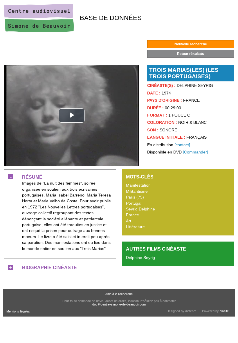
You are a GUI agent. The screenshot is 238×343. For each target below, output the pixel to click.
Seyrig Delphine (140, 209)
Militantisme (137, 191)
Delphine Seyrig (140, 258)
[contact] (182, 145)
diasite (224, 311)
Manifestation (138, 185)
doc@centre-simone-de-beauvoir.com (119, 304)
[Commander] (195, 152)
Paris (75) (135, 197)
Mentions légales (18, 311)
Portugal (133, 203)
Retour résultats (190, 54)
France (132, 215)
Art (128, 221)
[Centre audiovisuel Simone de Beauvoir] (39, 31)
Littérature (135, 227)
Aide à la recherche (119, 294)
